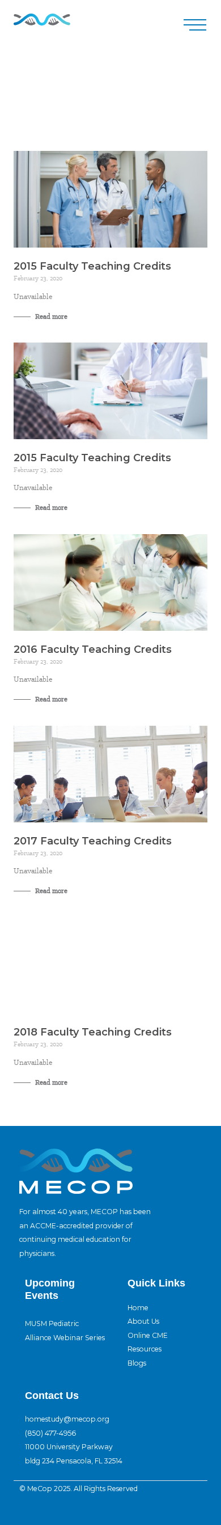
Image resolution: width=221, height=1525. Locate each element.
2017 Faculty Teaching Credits (93, 841)
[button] (195, 25)
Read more (50, 316)
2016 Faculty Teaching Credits (93, 649)
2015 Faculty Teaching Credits (92, 266)
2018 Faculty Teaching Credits (93, 1032)
